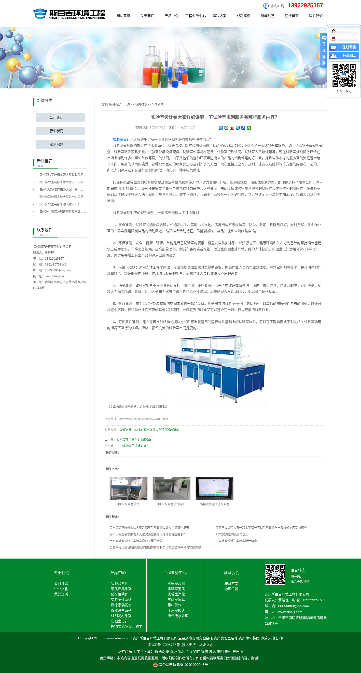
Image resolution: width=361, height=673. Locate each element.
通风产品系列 (121, 589)
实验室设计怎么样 (152, 429)
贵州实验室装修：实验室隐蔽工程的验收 (136, 541)
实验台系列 (119, 583)
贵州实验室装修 (226, 638)
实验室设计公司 (129, 429)
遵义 (212, 651)
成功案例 (243, 16)
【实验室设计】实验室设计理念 (236, 541)
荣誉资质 (61, 594)
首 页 (127, 104)
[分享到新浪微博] (232, 128)
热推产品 (125, 651)
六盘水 (179, 651)
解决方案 (219, 16)
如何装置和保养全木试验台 (134, 439)
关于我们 (147, 16)
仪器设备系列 (121, 610)
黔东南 (238, 651)
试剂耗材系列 (121, 616)
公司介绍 (61, 583)
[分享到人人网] (243, 128)
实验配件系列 (121, 600)
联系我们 (316, 16)
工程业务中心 (195, 16)
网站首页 (123, 16)
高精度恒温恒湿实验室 (214, 504)
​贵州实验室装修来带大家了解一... (61, 189)
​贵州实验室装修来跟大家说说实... (61, 204)
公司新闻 (56, 117)
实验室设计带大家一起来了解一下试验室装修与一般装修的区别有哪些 (261, 528)
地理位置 (231, 589)
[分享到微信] (249, 128)
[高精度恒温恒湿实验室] (214, 488)
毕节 (188, 651)
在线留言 (292, 16)
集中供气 (174, 605)
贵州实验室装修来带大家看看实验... (62, 175)
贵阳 (220, 651)
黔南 (169, 651)
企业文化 (61, 589)
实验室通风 (176, 589)
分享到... (349, 55)
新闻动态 (268, 16)
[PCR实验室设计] (129, 488)
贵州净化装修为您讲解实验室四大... (62, 211)
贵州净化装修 (249, 638)
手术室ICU (176, 610)
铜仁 (196, 651)
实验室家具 (176, 600)
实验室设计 (172, 429)
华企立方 (206, 645)
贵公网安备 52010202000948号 (183, 665)
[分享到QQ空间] (226, 128)
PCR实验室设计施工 (171, 504)
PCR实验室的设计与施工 (132, 446)
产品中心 (171, 16)
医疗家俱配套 (121, 605)
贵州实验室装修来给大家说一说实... (62, 182)
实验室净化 (176, 594)
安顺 (204, 651)
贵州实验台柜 (202, 638)
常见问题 (56, 144)
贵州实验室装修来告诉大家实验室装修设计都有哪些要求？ (148, 534)
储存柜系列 (119, 594)
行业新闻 (56, 131)
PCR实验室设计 (128, 504)
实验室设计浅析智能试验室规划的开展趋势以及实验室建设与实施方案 (155, 547)
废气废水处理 (178, 616)
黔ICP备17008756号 (164, 645)
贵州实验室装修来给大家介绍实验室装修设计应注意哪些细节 (149, 528)
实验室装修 (176, 583)
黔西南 (160, 651)
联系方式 (231, 583)
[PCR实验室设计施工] (172, 488)
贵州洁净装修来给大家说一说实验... (62, 197)
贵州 (228, 651)
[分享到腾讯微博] (238, 128)
